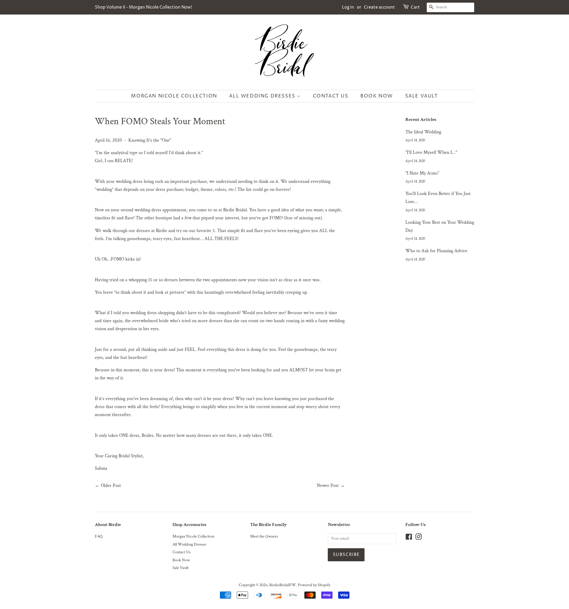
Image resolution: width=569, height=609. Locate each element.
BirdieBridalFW (282, 585)
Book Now (376, 96)
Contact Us (331, 96)
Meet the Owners (264, 536)
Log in (348, 7)
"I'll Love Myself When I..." (431, 152)
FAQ (99, 536)
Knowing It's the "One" (149, 140)
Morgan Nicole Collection (174, 96)
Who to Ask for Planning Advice (436, 251)
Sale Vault (421, 96)
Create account (379, 7)
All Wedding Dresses (263, 96)
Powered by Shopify (314, 585)
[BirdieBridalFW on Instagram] (418, 538)
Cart (415, 7)
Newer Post (328, 485)
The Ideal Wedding (423, 132)
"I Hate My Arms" (422, 173)
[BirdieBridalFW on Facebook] (408, 538)
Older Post (111, 485)
